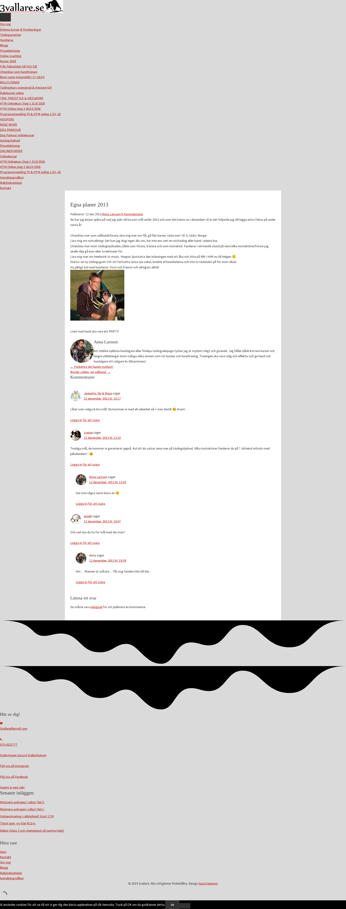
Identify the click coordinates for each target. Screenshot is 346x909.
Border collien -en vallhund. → (90, 372)
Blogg (4, 45)
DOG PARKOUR (10, 130)
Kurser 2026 (8, 61)
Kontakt (5, 188)
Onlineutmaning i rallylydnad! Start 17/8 (27, 816)
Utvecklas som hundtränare (18, 72)
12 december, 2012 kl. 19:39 (107, 560)
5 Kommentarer (132, 214)
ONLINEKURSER (11, 151)
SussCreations (208, 883)
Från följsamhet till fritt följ (18, 66)
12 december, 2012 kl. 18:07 (102, 521)
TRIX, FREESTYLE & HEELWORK (21, 98)
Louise (88, 432)
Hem (3, 852)
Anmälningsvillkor (12, 177)
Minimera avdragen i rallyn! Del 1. (22, 809)
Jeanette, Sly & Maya (98, 393)
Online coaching (10, 56)
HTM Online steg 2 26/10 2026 (20, 109)
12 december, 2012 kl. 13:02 (107, 482)
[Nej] (184, 905)
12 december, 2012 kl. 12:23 (102, 438)
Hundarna (6, 40)
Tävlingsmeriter (10, 35)
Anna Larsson (111, 214)
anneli (88, 516)
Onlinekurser (8, 156)
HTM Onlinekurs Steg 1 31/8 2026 (22, 103)
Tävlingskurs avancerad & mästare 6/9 (26, 87)
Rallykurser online (12, 93)
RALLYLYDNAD (9, 82)
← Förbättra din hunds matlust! (91, 367)
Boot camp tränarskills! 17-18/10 (22, 77)
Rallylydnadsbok (11, 183)
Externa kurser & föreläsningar (20, 29)
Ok (172, 904)
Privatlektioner (10, 51)
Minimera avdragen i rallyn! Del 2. (22, 802)
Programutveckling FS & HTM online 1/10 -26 (30, 114)
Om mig (5, 24)
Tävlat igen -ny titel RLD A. (18, 823)
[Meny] (5, 17)
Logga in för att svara (85, 420)
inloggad (96, 607)
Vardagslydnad (10, 140)
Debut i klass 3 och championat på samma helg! (32, 830)
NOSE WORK (8, 124)
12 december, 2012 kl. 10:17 (102, 398)
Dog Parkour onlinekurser (17, 135)
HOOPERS (7, 119)
